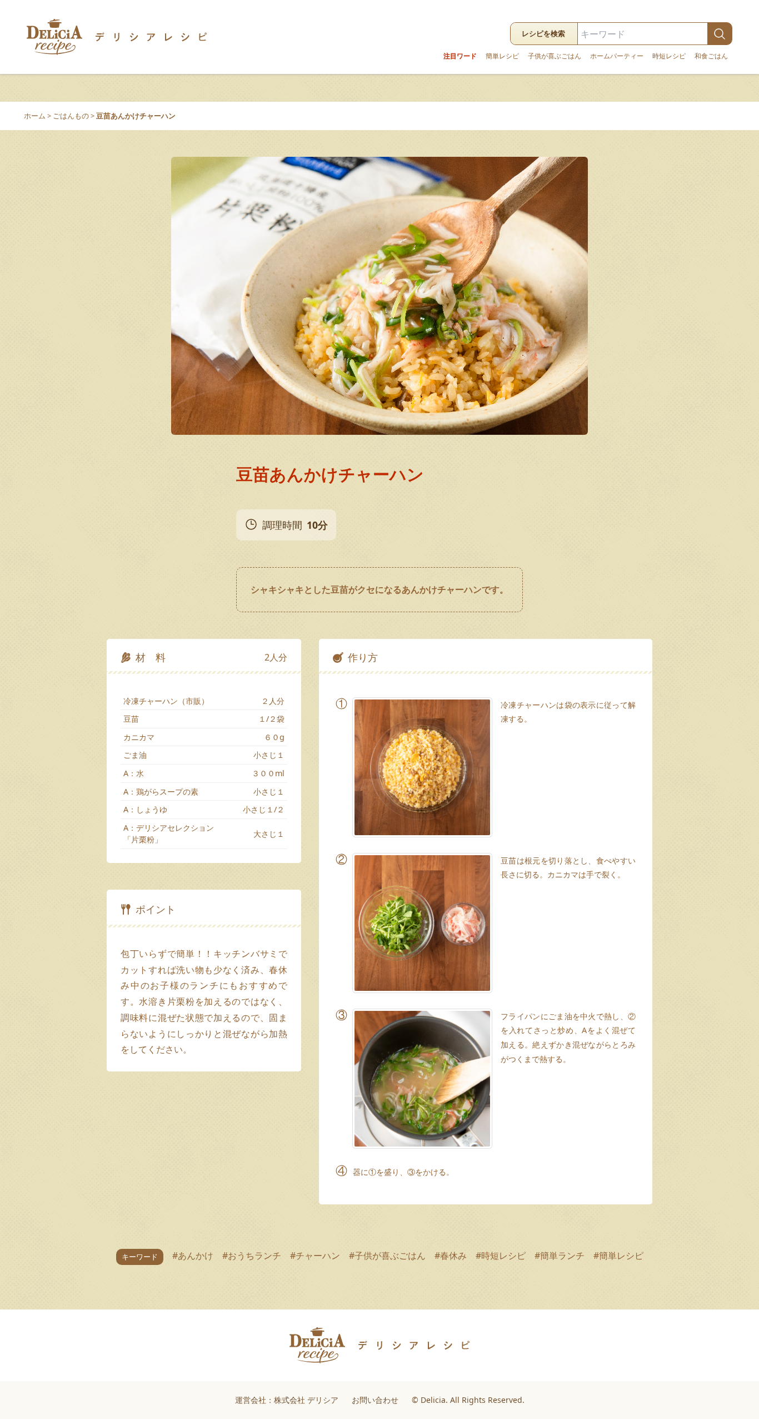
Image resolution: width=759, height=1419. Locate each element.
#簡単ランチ (560, 1255)
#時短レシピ (501, 1255)
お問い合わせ (375, 1400)
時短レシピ (669, 56)
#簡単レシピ (618, 1255)
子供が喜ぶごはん (554, 56)
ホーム (35, 116)
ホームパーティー (616, 56)
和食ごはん (711, 56)
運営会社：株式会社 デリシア (286, 1400)
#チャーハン (315, 1255)
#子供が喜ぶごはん (387, 1255)
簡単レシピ (502, 56)
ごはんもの (71, 116)
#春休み (451, 1255)
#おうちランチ (251, 1255)
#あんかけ (192, 1255)
